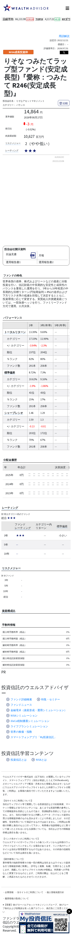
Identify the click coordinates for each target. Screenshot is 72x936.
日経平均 (8, 19)
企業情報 (9, 892)
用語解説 (64, 36)
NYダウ (66, 19)
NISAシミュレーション (24, 715)
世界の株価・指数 (21, 731)
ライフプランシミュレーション (29, 726)
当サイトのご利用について (30, 892)
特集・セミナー (50, 699)
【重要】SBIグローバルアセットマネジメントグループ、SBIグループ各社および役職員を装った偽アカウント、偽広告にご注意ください (35, 908)
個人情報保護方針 (55, 892)
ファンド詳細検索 (21, 699)
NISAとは (41, 759)
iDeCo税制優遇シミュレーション (30, 721)
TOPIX (39, 19)
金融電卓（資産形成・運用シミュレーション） (39, 710)
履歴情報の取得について (17, 898)
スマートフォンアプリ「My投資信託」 (34, 737)
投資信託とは (19, 759)
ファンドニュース (21, 704)
